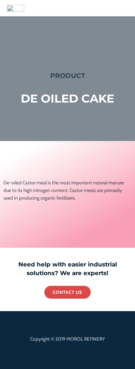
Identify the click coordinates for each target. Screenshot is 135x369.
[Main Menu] (122, 8)
